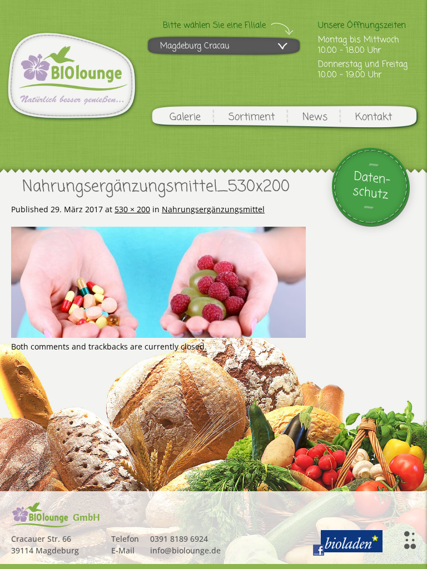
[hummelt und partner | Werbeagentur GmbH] (410, 540)
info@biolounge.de (185, 550)
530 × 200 (132, 209)
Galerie (185, 117)
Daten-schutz (371, 185)
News (314, 117)
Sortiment (252, 117)
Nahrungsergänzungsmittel (213, 209)
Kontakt (373, 117)
